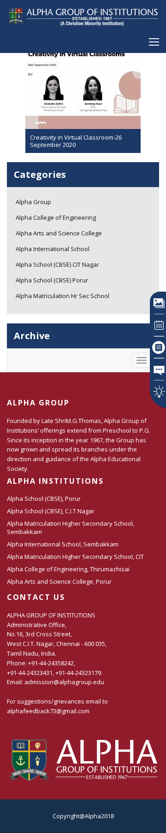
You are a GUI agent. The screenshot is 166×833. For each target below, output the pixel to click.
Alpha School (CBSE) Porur (52, 280)
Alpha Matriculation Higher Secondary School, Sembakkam (70, 527)
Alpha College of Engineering (56, 217)
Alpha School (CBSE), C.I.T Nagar (51, 511)
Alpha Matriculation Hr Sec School (62, 296)
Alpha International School (52, 249)
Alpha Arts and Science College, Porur (59, 581)
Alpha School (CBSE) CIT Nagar (57, 264)
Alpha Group (33, 202)
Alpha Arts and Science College (59, 233)
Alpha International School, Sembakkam (63, 544)
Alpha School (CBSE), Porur (44, 498)
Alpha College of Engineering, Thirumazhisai (68, 569)
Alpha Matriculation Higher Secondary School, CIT (75, 556)
